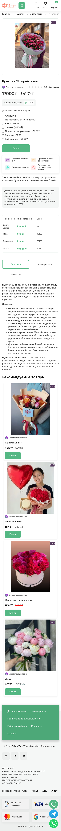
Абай (24, 791)
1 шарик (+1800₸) (14, 135)
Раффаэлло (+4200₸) (16, 139)
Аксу (44, 791)
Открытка (10, 116)
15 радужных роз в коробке (18, 600)
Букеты (20, 14)
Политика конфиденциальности (23, 718)
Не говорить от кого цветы (20, 120)
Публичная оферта (17, 726)
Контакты (12, 733)
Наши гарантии (38, 711)
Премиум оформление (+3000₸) (22, 131)
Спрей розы (36, 14)
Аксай (35, 791)
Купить (16, 148)
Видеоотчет (12, 124)
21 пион (8, 679)
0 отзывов (53, 87)
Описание (16, 264)
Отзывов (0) (15, 274)
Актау (54, 791)
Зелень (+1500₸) (14, 127)
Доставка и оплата (16, 711)
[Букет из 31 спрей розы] (32, 45)
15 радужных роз (13, 443)
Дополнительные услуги (16, 110)
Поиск (36, 8)
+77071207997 (11, 746)
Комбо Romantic (13, 522)
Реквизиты (36, 726)
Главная (6, 14)
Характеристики (44, 264)
